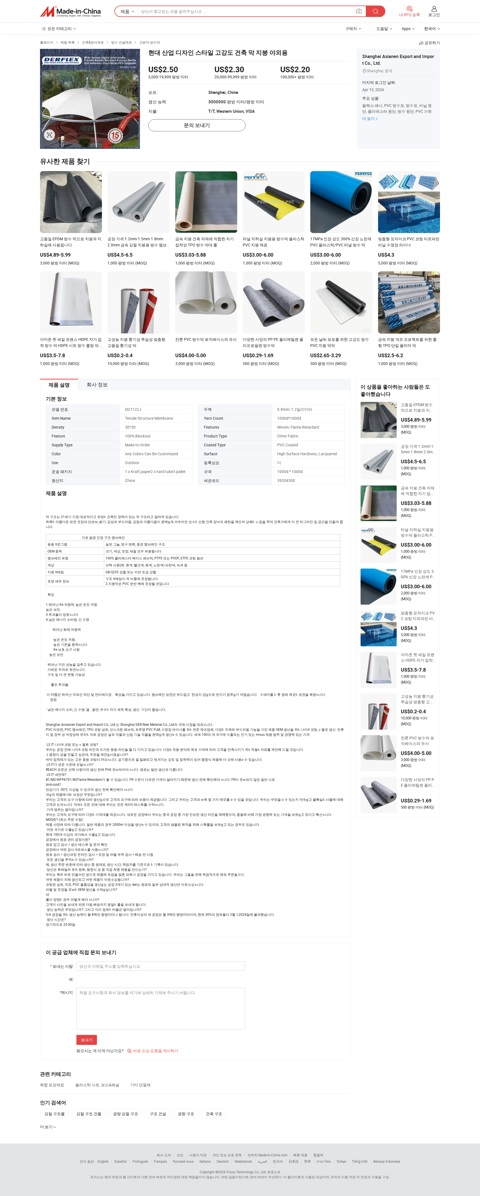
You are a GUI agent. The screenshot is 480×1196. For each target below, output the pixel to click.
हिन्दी (307, 1161)
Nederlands (243, 1161)
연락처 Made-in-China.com (268, 1155)
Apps (406, 28)
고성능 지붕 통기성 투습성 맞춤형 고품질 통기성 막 (417, 699)
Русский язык (183, 1161)
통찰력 (318, 1155)
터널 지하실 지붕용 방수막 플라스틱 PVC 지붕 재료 (418, 532)
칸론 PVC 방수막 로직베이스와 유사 (417, 740)
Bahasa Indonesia (386, 1161)
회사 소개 (164, 1155)
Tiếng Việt (360, 1161)
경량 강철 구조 (125, 1113)
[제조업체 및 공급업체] (70, 11)
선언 (180, 1155)
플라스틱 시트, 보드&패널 (97, 1084)
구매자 (351, 28)
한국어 (278, 1161)
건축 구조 (214, 1113)
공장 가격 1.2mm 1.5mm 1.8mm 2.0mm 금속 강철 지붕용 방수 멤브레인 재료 (417, 449)
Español (120, 1161)
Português (140, 1161)
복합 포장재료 (52, 1084)
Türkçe (341, 1161)
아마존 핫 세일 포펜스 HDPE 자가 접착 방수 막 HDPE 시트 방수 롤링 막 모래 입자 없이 (418, 657)
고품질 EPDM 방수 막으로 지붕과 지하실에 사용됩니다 (417, 407)
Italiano (205, 1161)
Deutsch (223, 1161)
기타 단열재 (140, 1084)
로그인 (434, 14)
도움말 (382, 28)
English (103, 1161)
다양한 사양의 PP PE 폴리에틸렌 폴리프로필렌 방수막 (417, 782)
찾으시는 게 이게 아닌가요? (100, 1050)
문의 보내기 (197, 125)
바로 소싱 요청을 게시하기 (152, 1050)
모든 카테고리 (60, 28)
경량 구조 (186, 1113)
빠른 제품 (300, 1155)
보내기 (86, 1039)
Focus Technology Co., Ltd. (246, 1172)
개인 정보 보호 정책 (227, 1155)
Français (160, 1161)
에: (71, 979)
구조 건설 (158, 1113)
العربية (262, 1161)
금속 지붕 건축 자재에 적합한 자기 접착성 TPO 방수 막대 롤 (418, 490)
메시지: (66, 992)
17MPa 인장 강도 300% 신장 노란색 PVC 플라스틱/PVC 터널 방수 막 (418, 574)
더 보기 (368, 118)
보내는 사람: (62, 966)
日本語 (294, 1161)
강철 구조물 (54, 1113)
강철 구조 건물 (88, 1113)
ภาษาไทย (323, 1161)
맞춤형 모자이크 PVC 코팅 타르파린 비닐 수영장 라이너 (418, 615)
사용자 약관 (198, 1155)
